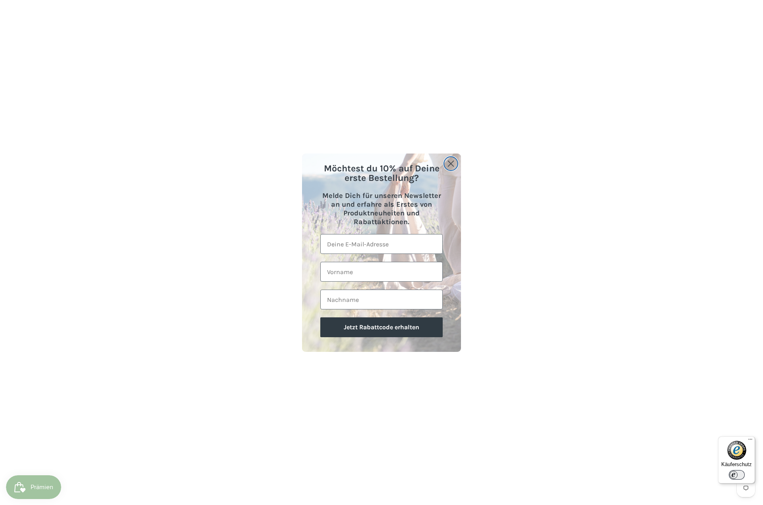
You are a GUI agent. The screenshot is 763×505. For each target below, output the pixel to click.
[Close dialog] (451, 164)
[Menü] (750, 441)
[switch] (737, 475)
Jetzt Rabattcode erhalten (381, 327)
